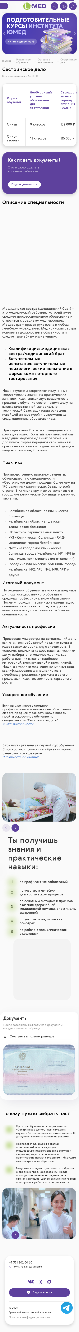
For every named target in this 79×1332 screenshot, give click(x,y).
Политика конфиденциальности (29, 1317)
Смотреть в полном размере (32, 1036)
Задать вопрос (42, 1292)
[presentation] (6, 828)
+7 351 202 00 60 (20, 1262)
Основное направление (45, 61)
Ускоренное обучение (23, 61)
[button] (7, 33)
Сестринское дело (68, 61)
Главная (6, 61)
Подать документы (24, 184)
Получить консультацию (27, 1267)
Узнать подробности (17, 724)
